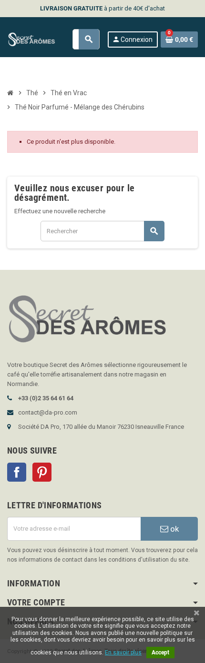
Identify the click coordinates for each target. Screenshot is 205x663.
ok (173, 529)
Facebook (16, 472)
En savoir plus (123, 652)
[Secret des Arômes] (35, 38)
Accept (160, 652)
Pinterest (41, 472)
